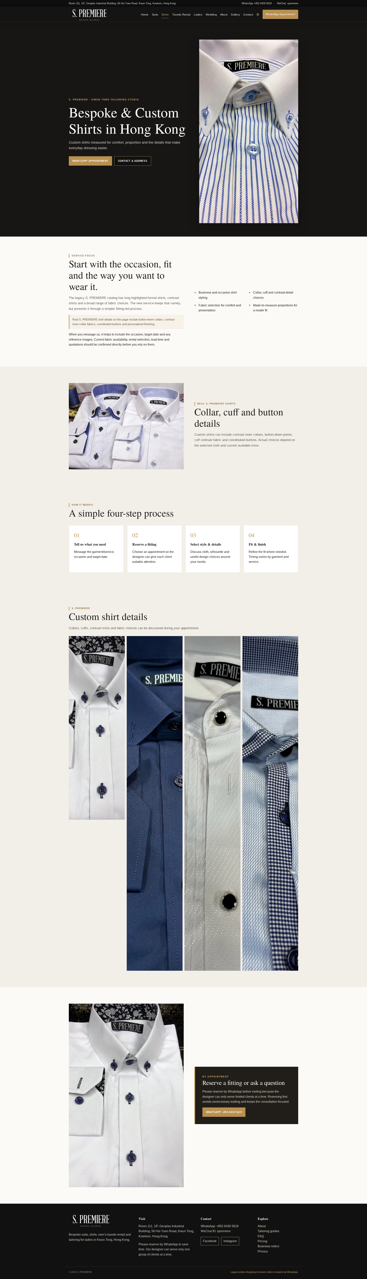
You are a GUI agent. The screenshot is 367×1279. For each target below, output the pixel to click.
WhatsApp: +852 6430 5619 (220, 1226)
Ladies (198, 14)
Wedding (211, 14)
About (223, 14)
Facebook (210, 1241)
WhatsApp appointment (90, 160)
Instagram (230, 1241)
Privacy (263, 1251)
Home (145, 14)
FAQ (261, 1236)
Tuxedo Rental (181, 14)
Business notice (268, 1246)
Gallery (235, 14)
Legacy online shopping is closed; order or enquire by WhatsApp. (264, 1272)
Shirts (165, 14)
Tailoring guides (268, 1231)
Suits (155, 14)
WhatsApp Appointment (280, 14)
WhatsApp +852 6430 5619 (257, 3)
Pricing (262, 1241)
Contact (248, 14)
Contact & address (132, 160)
